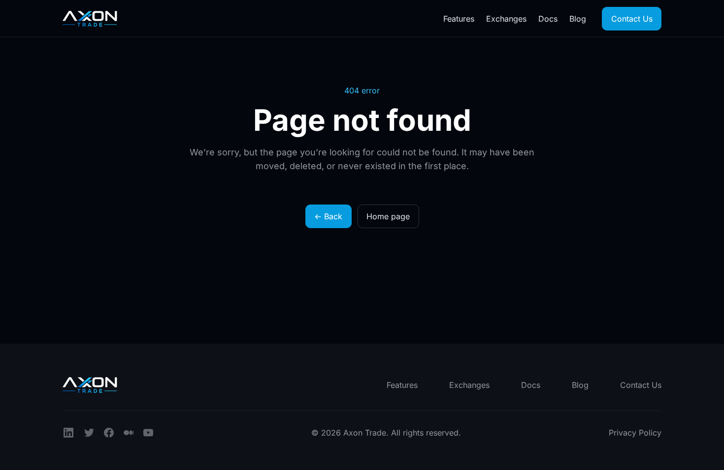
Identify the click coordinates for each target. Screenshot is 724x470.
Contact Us (632, 19)
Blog (577, 19)
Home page (388, 216)
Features (458, 19)
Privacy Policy (635, 433)
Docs (548, 19)
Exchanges (506, 19)
